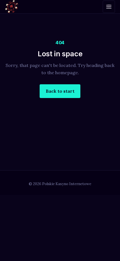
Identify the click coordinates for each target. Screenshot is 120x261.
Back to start (60, 91)
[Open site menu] (109, 7)
